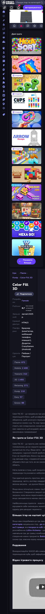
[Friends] (4, 7)
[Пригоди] (3, 87)
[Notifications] (18, 7)
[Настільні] (3, 78)
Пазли (23, 273)
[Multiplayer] (3, 37)
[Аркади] (3, 52)
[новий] (3, 20)
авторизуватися (33, 7)
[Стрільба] (3, 108)
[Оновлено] (3, 29)
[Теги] (3, 114)
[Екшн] (3, 65)
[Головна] (3, 12)
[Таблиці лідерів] (3, 42)
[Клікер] (3, 74)
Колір (15, 277)
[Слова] (3, 95)
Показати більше (27, 261)
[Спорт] (3, 99)
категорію (17, 524)
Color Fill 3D (26, 277)
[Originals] (3, 33)
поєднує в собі (35, 527)
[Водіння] (3, 57)
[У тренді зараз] (3, 24)
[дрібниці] (3, 61)
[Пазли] (3, 82)
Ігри (14, 273)
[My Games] (11, 7)
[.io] (3, 48)
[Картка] (3, 69)
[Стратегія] (3, 104)
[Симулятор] (3, 91)
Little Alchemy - (34, 530)
